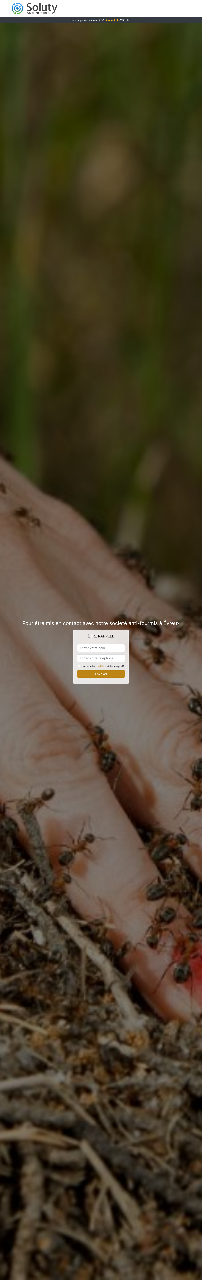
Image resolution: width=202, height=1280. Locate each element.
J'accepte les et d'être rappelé (102, 666)
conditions (101, 666)
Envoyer (101, 674)
